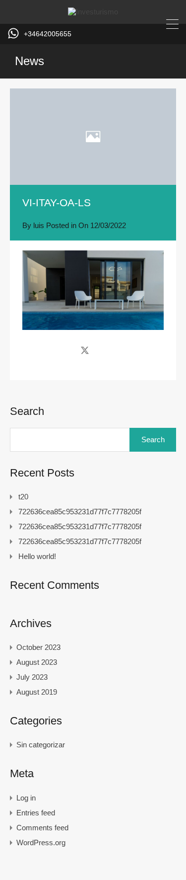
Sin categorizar (40, 744)
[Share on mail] (102, 350)
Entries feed (35, 812)
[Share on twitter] (85, 350)
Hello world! (37, 556)
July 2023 (32, 677)
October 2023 (38, 647)
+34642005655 (47, 34)
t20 (23, 496)
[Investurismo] (93, 11)
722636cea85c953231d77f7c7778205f (79, 511)
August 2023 (36, 662)
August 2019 (36, 692)
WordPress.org (40, 842)
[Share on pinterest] (119, 350)
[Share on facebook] (67, 350)
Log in (26, 798)
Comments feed (42, 827)
